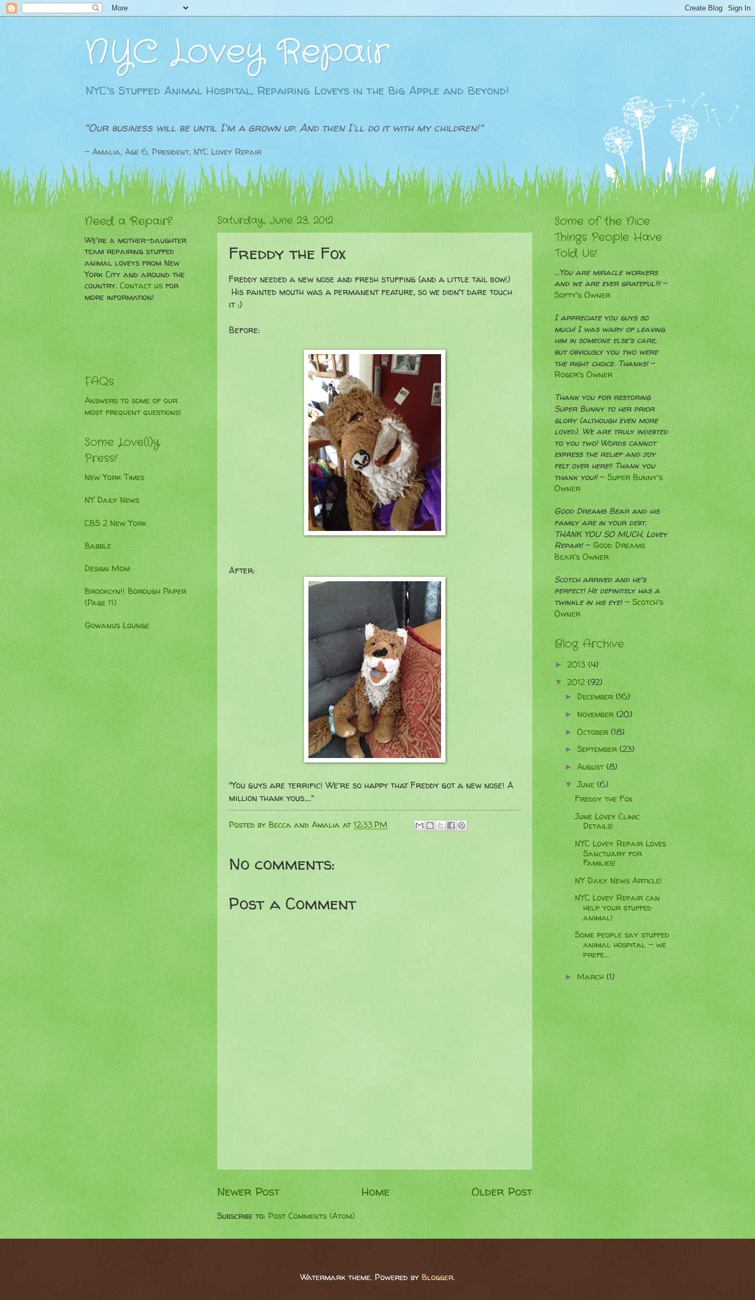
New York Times (114, 477)
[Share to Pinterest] (461, 825)
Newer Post (248, 1191)
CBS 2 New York (115, 523)
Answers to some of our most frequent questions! (133, 406)
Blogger (437, 1277)
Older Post (501, 1191)
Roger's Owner (583, 374)
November (596, 714)
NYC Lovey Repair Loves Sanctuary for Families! (620, 853)
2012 (577, 682)
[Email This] (419, 825)
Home (375, 1191)
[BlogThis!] (430, 825)
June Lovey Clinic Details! (607, 821)
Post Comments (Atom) (311, 1216)
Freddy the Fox (603, 798)
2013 (577, 664)
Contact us (141, 285)
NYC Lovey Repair (237, 52)
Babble (98, 545)
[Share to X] (440, 825)
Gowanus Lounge (117, 625)
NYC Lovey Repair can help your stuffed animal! (617, 907)
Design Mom (107, 568)
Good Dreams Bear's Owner (599, 551)
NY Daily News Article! (618, 880)
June (587, 784)
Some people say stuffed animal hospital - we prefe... (622, 944)
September (598, 749)
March (591, 976)
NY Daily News (112, 500)
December (596, 696)
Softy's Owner (582, 295)
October (594, 732)
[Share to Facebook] (451, 825)
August (591, 766)
